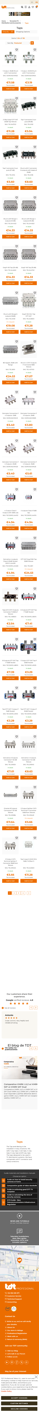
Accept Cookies (19, 1398)
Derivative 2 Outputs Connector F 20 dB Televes (10, 760)
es (32, 2)
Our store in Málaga (15, 1330)
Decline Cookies (19, 1409)
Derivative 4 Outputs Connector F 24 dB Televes (28, 760)
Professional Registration (17, 1333)
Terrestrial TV (14, 21)
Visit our (12, 1351)
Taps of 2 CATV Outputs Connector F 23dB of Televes (10, 612)
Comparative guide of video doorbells (22, 1185)
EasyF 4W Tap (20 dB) (10, 267)
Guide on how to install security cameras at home (19, 1181)
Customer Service (14, 1296)
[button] (17, 50)
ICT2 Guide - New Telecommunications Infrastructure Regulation (21, 1202)
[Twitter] (22, 1362)
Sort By (10, 43)
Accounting (12, 1302)
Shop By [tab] (6, 32)
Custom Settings (19, 1403)
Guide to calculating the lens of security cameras (19, 1196)
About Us (11, 1327)
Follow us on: (12, 1357)
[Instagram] (12, 1362)
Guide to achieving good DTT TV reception (20, 1190)
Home (4, 21)
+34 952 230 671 (13, 1293)
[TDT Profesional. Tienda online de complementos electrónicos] (8, 7)
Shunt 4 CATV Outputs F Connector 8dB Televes (29, 365)
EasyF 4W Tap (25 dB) (28, 267)
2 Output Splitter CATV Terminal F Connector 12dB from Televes (29, 810)
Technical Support (14, 1299)
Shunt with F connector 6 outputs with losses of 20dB (28, 170)
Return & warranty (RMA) (17, 1339)
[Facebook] (17, 1362)
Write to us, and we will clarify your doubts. (19, 1322)
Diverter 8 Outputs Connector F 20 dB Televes (10, 810)
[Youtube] (7, 1362)
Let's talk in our (16, 1354)
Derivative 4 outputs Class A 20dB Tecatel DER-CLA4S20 (10, 561)
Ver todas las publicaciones (11, 1048)
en (37, 2)
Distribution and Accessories (11, 23)
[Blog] (26, 1362)
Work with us (12, 1336)
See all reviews (10, 1008)
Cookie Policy (6, 1391)
